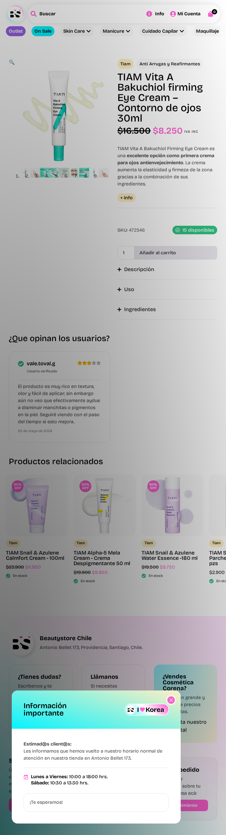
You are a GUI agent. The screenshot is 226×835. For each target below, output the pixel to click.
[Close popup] (171, 700)
